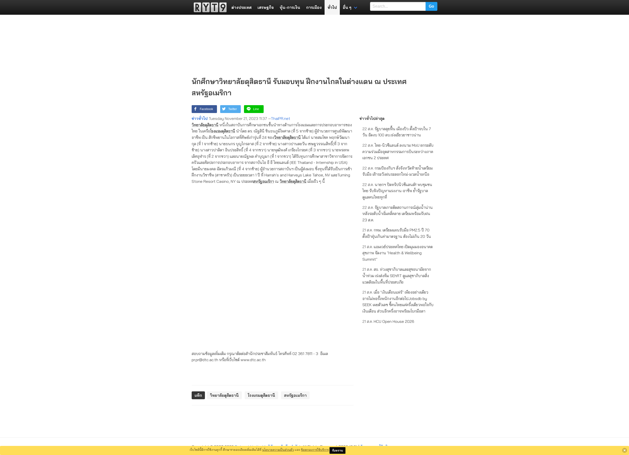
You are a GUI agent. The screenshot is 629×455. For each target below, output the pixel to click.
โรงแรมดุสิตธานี (222, 130)
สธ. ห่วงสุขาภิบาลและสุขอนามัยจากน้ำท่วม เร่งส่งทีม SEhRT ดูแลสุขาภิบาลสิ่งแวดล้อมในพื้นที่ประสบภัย (396, 275)
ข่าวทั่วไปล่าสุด (372, 118)
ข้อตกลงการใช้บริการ (315, 450)
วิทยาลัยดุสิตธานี (205, 124)
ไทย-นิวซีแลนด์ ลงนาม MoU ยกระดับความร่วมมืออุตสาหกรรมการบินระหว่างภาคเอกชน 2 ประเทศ (397, 151)
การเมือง (314, 7)
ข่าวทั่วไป (200, 118)
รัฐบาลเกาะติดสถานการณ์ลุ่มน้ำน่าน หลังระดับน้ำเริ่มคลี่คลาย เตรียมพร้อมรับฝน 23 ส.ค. (397, 213)
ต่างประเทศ (241, 7)
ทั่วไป (332, 7)
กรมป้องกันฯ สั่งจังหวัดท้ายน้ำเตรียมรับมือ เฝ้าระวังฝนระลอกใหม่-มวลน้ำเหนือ (397, 171)
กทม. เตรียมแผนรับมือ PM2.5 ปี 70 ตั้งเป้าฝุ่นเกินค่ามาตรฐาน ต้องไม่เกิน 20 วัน (396, 233)
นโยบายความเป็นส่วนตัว (278, 450)
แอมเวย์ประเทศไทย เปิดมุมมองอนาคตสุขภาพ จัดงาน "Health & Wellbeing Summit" (397, 253)
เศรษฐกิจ (265, 7)
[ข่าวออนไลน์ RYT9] (209, 7)
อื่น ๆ (347, 7)
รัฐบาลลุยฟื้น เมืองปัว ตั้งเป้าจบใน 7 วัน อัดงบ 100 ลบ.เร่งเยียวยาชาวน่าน (396, 132)
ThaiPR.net (280, 118)
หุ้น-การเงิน (290, 7)
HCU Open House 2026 (388, 321)
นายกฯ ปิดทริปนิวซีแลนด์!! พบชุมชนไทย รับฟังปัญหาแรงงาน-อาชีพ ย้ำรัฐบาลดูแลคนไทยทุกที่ (397, 190)
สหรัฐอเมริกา (263, 181)
